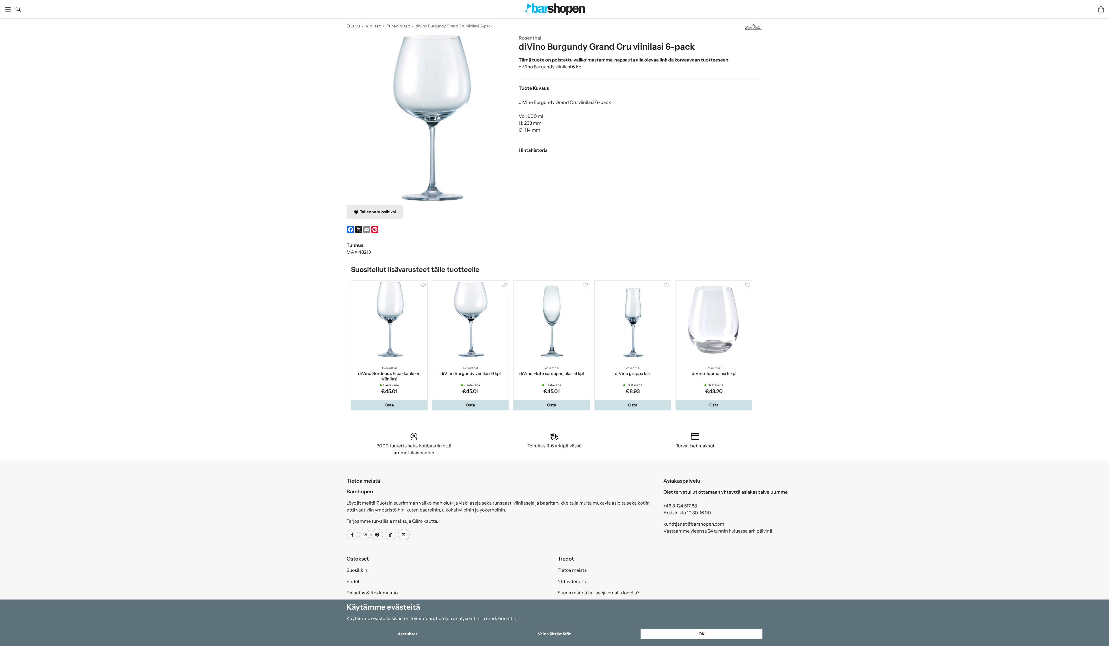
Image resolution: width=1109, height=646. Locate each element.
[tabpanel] (640, 119)
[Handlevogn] (1101, 9)
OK (702, 633)
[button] (390, 406)
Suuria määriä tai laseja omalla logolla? (598, 594)
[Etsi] (18, 9)
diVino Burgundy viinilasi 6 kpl (551, 67)
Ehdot (353, 582)
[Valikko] (8, 9)
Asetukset (407, 633)
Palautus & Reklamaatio (372, 594)
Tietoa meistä (572, 571)
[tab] (640, 88)
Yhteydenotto (572, 582)
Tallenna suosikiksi (377, 211)
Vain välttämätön (555, 633)
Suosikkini (358, 571)
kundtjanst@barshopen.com (693, 525)
